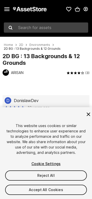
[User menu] (85, 9)
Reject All (45, 175)
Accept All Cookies (46, 190)
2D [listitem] (21, 45)
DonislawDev (26, 100)
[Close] (88, 114)
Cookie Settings (46, 163)
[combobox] (46, 27)
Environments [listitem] (39, 45)
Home (8, 45)
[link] (69, 9)
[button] (77, 9)
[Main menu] (7, 9)
